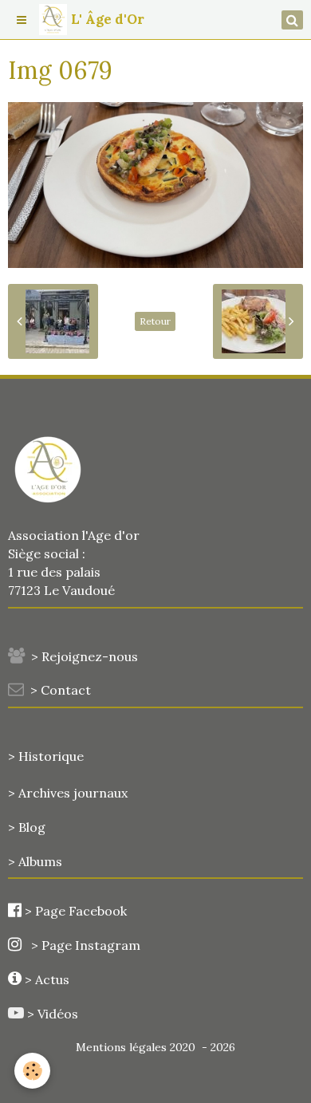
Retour (155, 321)
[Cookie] (32, 1071)
